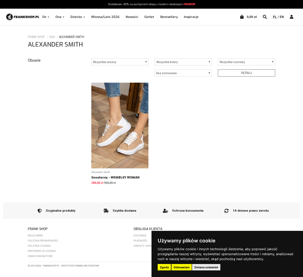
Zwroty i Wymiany (146, 245)
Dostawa (140, 235)
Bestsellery (169, 17)
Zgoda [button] (164, 267)
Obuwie (34, 60)
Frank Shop (36, 37)
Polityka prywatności (43, 240)
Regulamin (35, 235)
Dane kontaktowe (40, 256)
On (44, 17)
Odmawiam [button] (182, 267)
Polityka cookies (39, 245)
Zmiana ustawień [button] (206, 267)
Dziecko (76, 17)
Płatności (140, 240)
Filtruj (246, 73)
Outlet (149, 17)
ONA (52, 37)
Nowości (132, 17)
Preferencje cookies (42, 250)
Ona (58, 17)
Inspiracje (191, 17)
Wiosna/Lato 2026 (105, 17)
